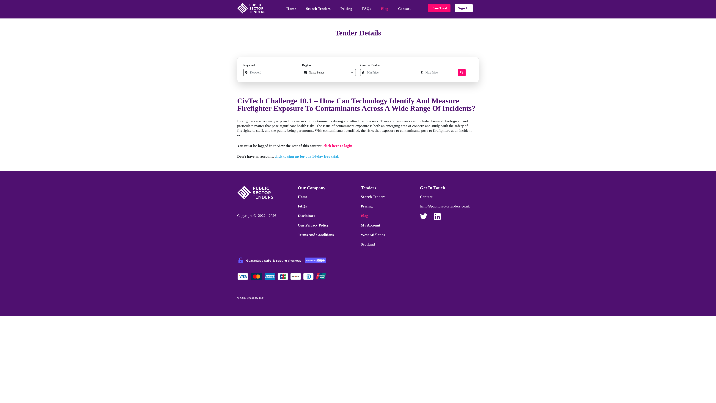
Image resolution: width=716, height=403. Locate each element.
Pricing (346, 9)
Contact (404, 9)
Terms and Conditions (316, 235)
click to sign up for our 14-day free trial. (307, 156)
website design (246, 297)
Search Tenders (318, 9)
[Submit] (462, 72)
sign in (464, 8)
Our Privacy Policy (313, 225)
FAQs (366, 9)
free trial (439, 8)
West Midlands (373, 235)
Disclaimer (306, 216)
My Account (370, 225)
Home (291, 9)
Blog (384, 9)
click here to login (338, 146)
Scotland (368, 244)
